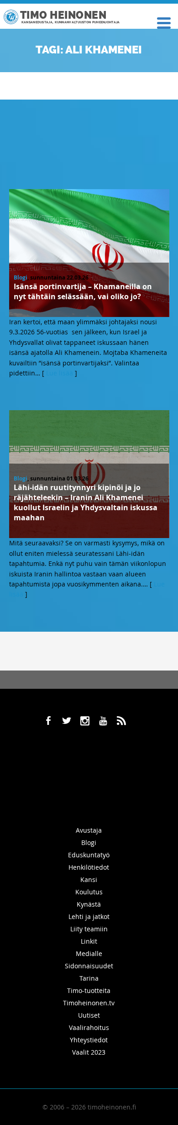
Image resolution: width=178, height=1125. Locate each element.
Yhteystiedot (89, 1039)
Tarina (89, 978)
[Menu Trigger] (163, 22)
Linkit (89, 941)
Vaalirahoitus (89, 1027)
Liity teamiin (89, 928)
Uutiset (89, 1015)
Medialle (89, 953)
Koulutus (89, 891)
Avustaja (89, 830)
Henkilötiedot (88, 867)
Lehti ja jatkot (89, 916)
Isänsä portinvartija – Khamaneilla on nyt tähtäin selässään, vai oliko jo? (83, 291)
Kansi (88, 879)
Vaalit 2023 (88, 1052)
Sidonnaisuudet (89, 965)
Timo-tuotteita (88, 990)
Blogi (20, 277)
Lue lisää (59, 373)
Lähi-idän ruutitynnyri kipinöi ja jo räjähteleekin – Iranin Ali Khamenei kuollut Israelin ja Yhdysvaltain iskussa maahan (85, 502)
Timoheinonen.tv (89, 1002)
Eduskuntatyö (89, 854)
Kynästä (89, 904)
